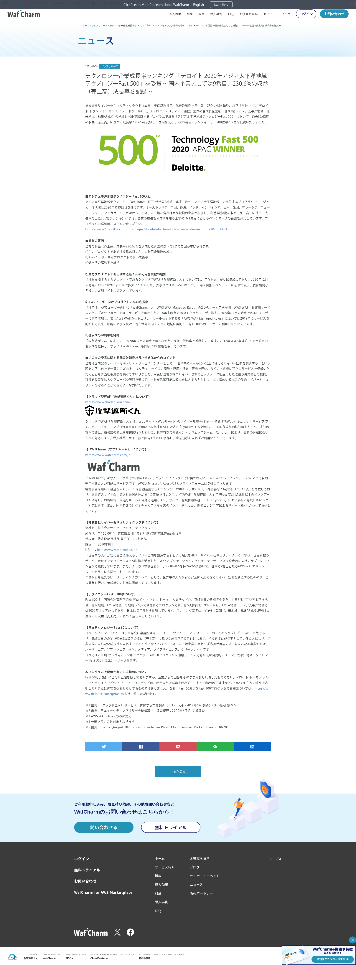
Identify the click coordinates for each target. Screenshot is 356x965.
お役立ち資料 (248, 14)
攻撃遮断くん (31, 958)
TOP (75, 25)
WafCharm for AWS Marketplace (103, 892)
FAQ (231, 14)
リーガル (276, 858)
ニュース (84, 25)
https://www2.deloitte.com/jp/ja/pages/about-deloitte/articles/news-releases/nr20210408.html (156, 229)
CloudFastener (99, 958)
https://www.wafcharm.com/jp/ (108, 454)
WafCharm (49, 958)
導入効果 (175, 14)
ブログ (286, 14)
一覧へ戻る (178, 771)
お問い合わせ (334, 13)
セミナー (269, 14)
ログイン (306, 13)
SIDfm (69, 958)
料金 (201, 14)
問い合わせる (104, 827)
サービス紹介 (165, 867)
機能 (190, 14)
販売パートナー (201, 893)
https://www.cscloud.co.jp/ (117, 549)
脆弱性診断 (145, 958)
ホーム (160, 858)
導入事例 (216, 14)
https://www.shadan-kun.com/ (107, 402)
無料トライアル (171, 827)
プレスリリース (99, 25)
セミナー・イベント (205, 875)
